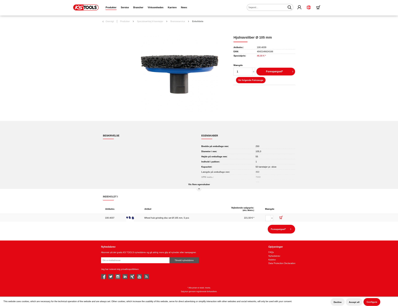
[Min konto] (299, 7)
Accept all (354, 302)
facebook (103, 276)
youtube (139, 276)
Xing (132, 276)
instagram (117, 276)
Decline (338, 302)
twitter (110, 276)
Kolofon (272, 259)
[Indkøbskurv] (318, 7)
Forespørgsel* (274, 71)
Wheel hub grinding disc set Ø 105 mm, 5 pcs (166, 218)
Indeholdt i (110, 196)
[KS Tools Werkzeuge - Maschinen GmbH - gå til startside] (86, 7)
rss (146, 276)
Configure (372, 302)
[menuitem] (111, 7)
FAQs (271, 252)
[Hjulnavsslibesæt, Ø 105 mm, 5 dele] (133, 218)
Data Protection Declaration (281, 263)
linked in (125, 276)
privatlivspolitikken (130, 269)
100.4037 (109, 218)
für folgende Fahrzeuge (250, 80)
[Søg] (289, 7)
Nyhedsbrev (274, 256)
